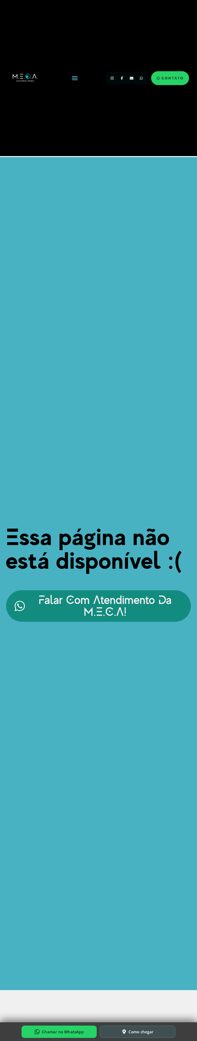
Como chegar (141, 1031)
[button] (75, 78)
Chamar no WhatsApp (63, 1031)
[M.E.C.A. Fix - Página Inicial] (24, 78)
